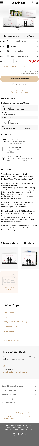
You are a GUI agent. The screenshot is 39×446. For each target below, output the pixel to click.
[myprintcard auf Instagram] (14, 434)
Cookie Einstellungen (27, 429)
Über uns (7, 335)
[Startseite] (2, 413)
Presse (29, 427)
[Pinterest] (17, 91)
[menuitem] (33, 2)
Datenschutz (27, 425)
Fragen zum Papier (11, 317)
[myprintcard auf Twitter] (26, 434)
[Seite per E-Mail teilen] (26, 91)
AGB (7, 425)
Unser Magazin (9, 331)
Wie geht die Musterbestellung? (16, 321)
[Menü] (2, 2)
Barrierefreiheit (11, 427)
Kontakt (15, 429)
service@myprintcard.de (16, 372)
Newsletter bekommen (12, 340)
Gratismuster (9, 66)
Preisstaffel (28, 66)
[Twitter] (21, 91)
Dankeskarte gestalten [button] (19, 79)
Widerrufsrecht (16, 425)
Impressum (7, 429)
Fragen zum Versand (12, 312)
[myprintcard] (19, 4)
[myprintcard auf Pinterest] (22, 434)
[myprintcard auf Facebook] (18, 434)
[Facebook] (12, 91)
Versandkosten (33, 74)
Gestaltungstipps (10, 326)
